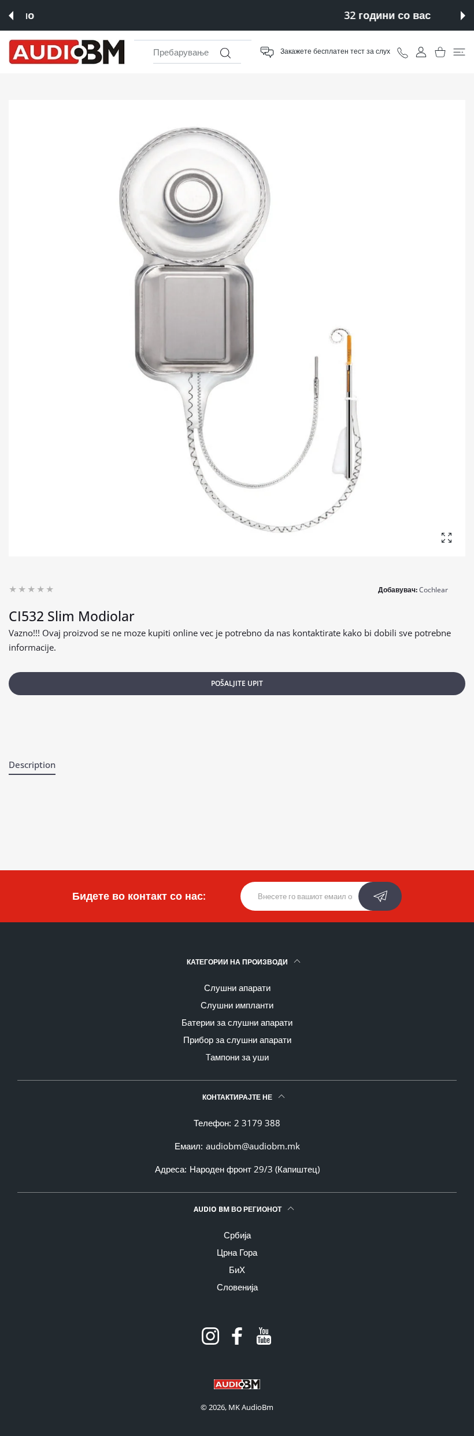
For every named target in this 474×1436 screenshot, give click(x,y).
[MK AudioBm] (67, 52)
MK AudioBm (250, 1407)
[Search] (225, 53)
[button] (11, 15)
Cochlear (433, 590)
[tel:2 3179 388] (403, 51)
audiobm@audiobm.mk (253, 1146)
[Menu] (459, 52)
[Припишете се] (380, 896)
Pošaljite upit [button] (237, 683)
